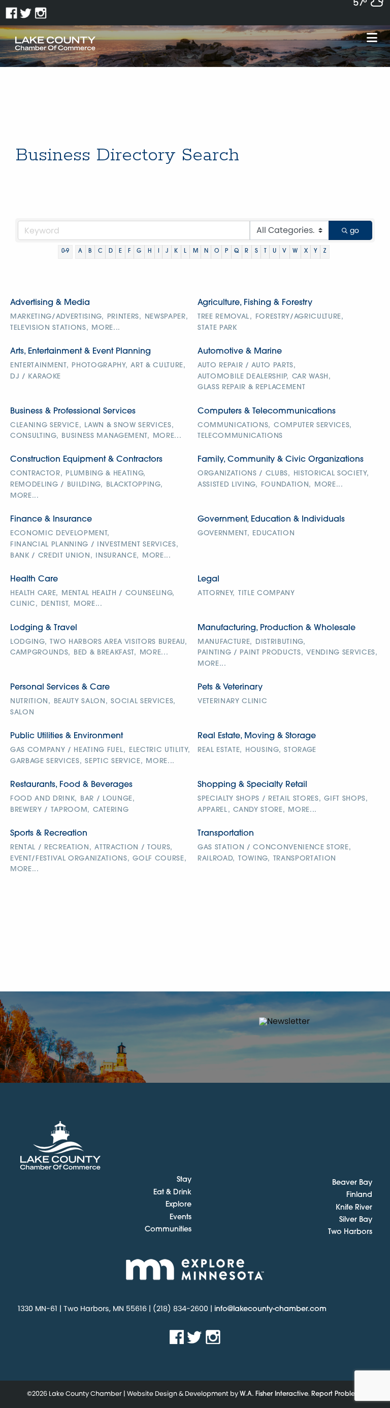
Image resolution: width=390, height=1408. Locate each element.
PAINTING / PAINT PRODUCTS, (250, 652)
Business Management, (105, 436)
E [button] (120, 251)
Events (180, 1217)
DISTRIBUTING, (280, 642)
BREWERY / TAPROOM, (50, 810)
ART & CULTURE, (158, 365)
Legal (208, 579)
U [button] (274, 251)
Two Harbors (350, 1232)
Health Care (34, 579)
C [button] (100, 251)
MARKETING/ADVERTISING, (57, 317)
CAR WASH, (311, 376)
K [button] (176, 251)
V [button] (284, 251)
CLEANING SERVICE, (45, 425)
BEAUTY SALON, (81, 701)
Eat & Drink (172, 1192)
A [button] (80, 251)
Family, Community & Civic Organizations (281, 460)
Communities (168, 1229)
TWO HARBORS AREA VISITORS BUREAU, (118, 642)
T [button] (265, 251)
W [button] (295, 251)
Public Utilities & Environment (66, 736)
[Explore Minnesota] (195, 1269)
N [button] (206, 251)
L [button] (185, 251)
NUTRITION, (30, 701)
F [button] (129, 251)
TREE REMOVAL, (225, 317)
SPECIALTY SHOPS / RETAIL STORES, (259, 799)
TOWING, (254, 858)
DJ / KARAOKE (35, 376)
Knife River (354, 1208)
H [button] (150, 251)
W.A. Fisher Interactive (274, 1394)
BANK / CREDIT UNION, (51, 556)
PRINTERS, (124, 317)
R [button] (246, 251)
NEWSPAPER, (166, 317)
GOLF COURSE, (159, 858)
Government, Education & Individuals (271, 520)
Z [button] (324, 251)
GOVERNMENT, (223, 533)
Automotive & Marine (240, 352)
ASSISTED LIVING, (228, 485)
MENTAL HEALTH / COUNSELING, (118, 593)
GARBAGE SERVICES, (46, 761)
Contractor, (36, 473)
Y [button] (315, 251)
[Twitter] (26, 13)
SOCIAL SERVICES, (143, 701)
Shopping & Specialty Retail (252, 785)
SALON (22, 712)
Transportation (226, 834)
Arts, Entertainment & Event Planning (80, 352)
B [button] (89, 251)
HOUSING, (263, 750)
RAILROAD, (216, 858)
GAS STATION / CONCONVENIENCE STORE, (274, 847)
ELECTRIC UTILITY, (159, 750)
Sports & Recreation (48, 834)
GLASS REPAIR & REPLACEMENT (251, 387)
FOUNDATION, (286, 485)
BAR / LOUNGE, (107, 799)
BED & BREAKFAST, (105, 652)
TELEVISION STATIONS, (49, 328)
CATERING (110, 810)
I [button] (158, 251)
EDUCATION (273, 533)
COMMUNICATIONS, (234, 425)
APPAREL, (214, 810)
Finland (359, 1195)
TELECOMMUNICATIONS (240, 436)
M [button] (195, 251)
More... (105, 328)
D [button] (111, 251)
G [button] (139, 251)
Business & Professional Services (73, 411)
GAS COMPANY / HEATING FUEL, (68, 750)
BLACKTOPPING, (134, 485)
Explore (178, 1205)
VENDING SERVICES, (341, 652)
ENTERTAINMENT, (39, 365)
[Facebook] (11, 13)
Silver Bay (355, 1220)
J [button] (167, 251)
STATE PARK (217, 328)
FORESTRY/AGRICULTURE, (299, 317)
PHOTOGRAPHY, (99, 365)
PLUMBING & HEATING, (106, 473)
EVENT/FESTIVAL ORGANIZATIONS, (69, 858)
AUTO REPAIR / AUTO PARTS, (247, 365)
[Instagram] (41, 13)
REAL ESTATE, (220, 750)
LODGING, (28, 642)
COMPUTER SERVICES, (313, 425)
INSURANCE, (117, 556)
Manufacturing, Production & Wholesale (276, 628)
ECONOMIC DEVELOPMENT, (60, 533)
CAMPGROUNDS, (40, 652)
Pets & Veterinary (230, 687)
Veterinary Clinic (232, 701)
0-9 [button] (65, 251)
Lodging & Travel (43, 628)
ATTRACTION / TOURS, (133, 847)
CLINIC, (24, 604)
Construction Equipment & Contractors (86, 460)
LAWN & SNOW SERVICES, (129, 425)
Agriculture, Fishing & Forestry (255, 303)
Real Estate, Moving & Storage (257, 736)
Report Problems (337, 1394)
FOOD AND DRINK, (43, 799)
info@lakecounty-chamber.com (270, 1309)
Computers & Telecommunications (267, 411)
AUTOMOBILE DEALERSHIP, (243, 376)
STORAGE (300, 750)
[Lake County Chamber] (55, 44)
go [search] (354, 230)
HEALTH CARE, (34, 593)
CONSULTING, (34, 436)
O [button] (216, 251)
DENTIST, (56, 604)
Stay (184, 1180)
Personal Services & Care (60, 687)
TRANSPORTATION (304, 858)
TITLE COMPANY (266, 593)
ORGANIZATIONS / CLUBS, (244, 473)
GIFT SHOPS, (346, 799)
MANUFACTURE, (225, 642)
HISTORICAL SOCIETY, (331, 473)
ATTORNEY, (216, 593)
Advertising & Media (50, 303)
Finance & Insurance (51, 520)
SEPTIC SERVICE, (114, 761)
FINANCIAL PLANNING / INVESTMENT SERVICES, (94, 544)
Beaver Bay (352, 1183)
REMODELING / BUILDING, (56, 485)
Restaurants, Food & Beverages (71, 785)
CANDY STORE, (259, 810)
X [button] (306, 251)
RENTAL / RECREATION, (50, 847)
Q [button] (236, 251)
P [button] (226, 251)
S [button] (256, 251)
